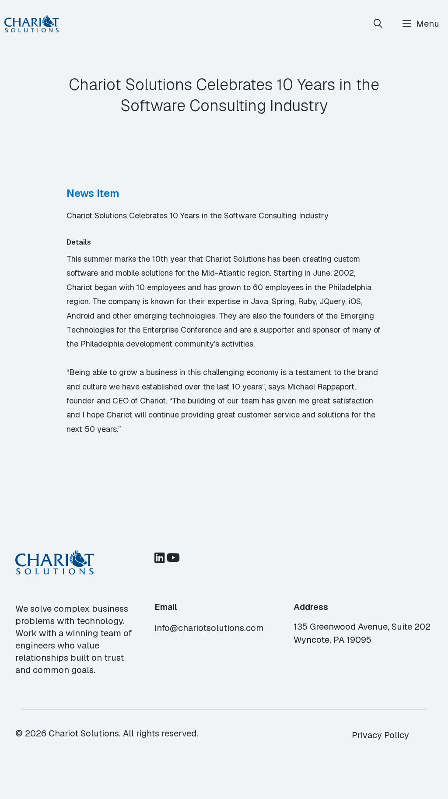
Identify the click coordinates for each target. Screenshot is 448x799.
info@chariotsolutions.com (209, 628)
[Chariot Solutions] (31, 24)
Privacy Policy (380, 735)
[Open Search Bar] (378, 24)
